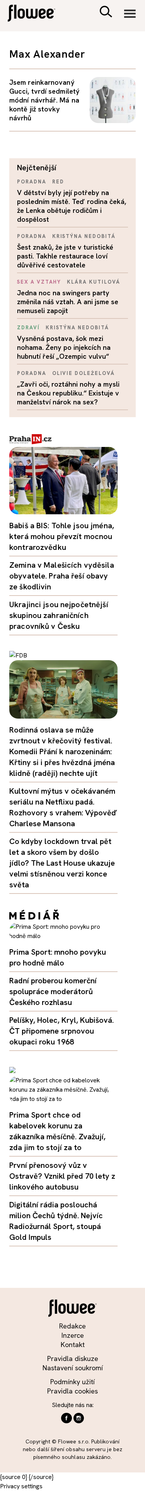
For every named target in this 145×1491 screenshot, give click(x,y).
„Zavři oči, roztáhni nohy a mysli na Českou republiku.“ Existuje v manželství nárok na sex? (68, 393)
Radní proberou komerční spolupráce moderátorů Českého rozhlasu (53, 991)
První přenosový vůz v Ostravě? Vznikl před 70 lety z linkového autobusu (62, 1176)
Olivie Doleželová (83, 373)
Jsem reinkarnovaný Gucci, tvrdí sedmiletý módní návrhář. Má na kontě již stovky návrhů (44, 100)
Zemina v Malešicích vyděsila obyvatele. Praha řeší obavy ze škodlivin (61, 576)
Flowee (37, 14)
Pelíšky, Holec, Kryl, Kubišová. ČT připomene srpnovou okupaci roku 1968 (61, 1031)
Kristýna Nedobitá (84, 236)
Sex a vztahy (39, 282)
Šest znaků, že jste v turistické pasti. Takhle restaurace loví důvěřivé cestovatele (65, 256)
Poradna (31, 181)
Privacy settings (21, 1486)
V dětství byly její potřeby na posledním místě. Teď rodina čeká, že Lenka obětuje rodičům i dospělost (71, 206)
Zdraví (28, 327)
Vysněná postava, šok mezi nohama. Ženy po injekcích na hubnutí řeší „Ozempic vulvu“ (64, 347)
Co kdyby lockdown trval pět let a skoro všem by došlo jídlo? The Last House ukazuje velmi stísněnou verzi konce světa (62, 863)
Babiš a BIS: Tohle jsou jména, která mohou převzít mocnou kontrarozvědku (61, 536)
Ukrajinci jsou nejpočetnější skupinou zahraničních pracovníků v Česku (58, 615)
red (58, 181)
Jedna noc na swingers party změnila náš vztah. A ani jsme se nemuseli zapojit (67, 301)
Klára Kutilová (93, 282)
